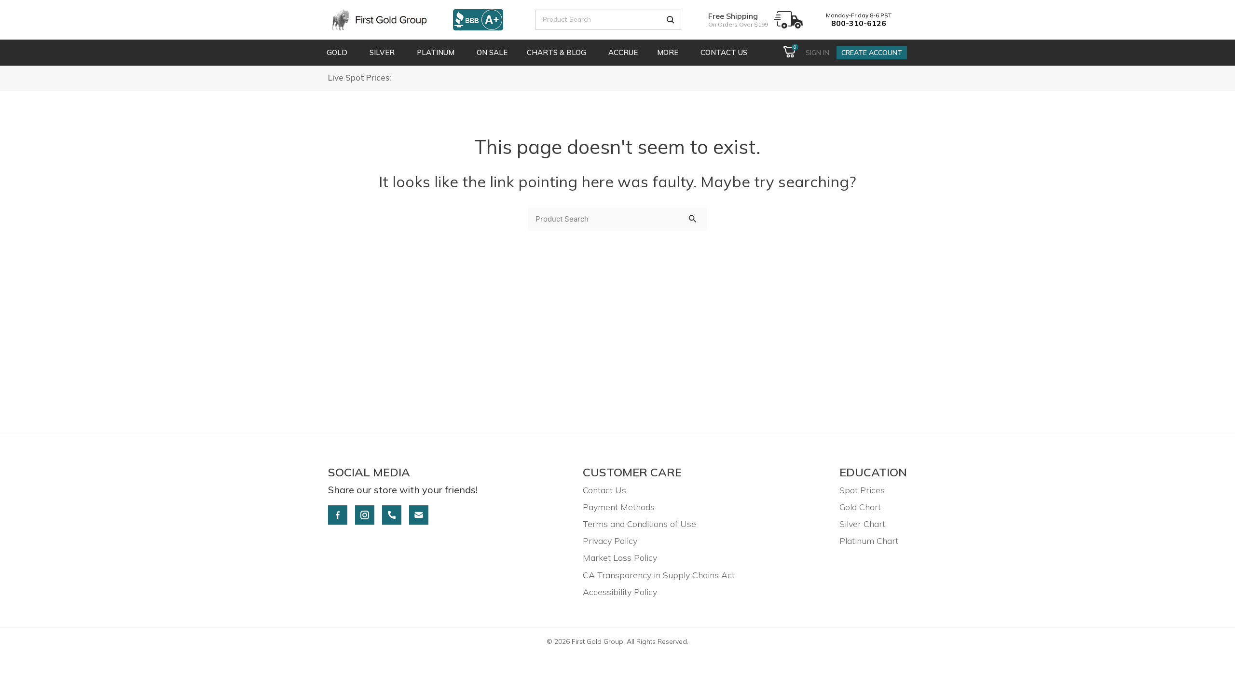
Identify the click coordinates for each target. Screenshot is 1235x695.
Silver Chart (862, 523)
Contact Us (604, 490)
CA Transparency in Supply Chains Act (659, 575)
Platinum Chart (868, 540)
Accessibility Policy (620, 592)
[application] (348, 53)
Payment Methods (619, 507)
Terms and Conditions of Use (639, 523)
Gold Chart (860, 507)
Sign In (817, 52)
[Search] (670, 19)
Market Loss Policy (620, 557)
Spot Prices (862, 490)
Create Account (871, 52)
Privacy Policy (610, 540)
